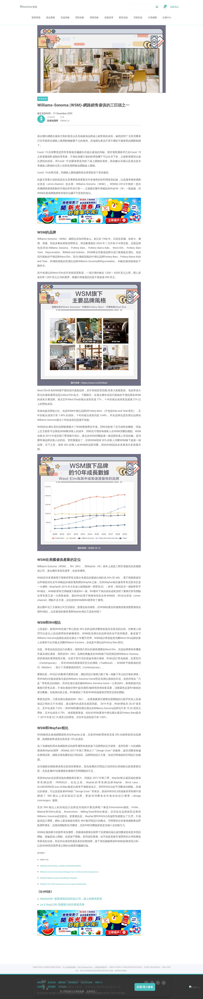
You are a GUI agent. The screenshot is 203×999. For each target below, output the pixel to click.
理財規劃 (79, 17)
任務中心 (167, 17)
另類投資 (137, 17)
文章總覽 (152, 17)
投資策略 (65, 17)
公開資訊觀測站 (100, 967)
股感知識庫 (52, 120)
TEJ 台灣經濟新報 (69, 967)
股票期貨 (36, 17)
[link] (89, 210)
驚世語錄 (123, 17)
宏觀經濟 (108, 17)
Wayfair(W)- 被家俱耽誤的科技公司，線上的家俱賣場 (71, 898)
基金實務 (50, 17)
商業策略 (94, 17)
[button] (82, 220)
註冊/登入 (174, 7)
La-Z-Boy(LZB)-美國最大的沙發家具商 (62, 904)
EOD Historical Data (85, 967)
